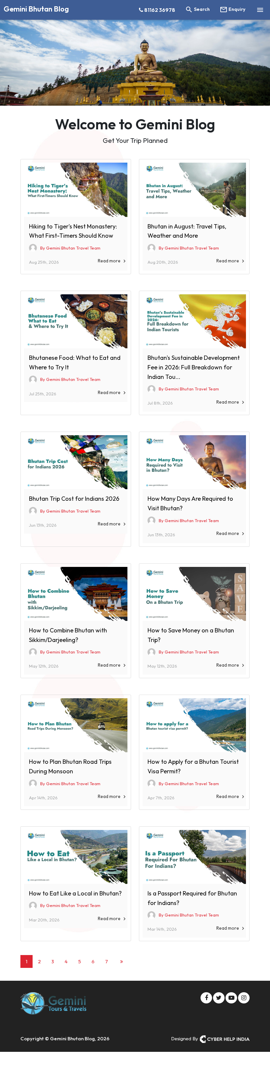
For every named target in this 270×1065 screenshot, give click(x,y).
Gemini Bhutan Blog (36, 8)
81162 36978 (159, 10)
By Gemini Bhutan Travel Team (70, 248)
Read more (112, 261)
